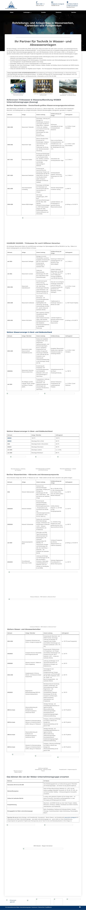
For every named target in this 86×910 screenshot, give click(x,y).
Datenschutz (41, 907)
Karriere (73, 12)
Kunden (43, 12)
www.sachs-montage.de (70, 817)
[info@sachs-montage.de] (52, 2)
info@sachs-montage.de (57, 4)
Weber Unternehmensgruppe (23, 907)
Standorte (58, 12)
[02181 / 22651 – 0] (37, 2)
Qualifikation (48, 907)
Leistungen (26, 12)
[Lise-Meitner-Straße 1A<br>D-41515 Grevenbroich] (67, 2)
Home (11, 12)
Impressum (34, 907)
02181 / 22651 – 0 (40, 4)
